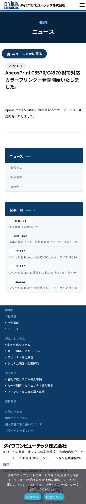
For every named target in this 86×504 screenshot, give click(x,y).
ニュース (13, 329)
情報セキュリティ (16, 418)
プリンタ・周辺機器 (20, 357)
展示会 (15, 186)
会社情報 (10, 316)
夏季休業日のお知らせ (23, 226)
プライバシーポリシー (19, 430)
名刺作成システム (18, 345)
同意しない (54, 497)
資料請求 (10, 401)
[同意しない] (80, 486)
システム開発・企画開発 (23, 363)
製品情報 (16, 177)
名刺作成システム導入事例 (24, 379)
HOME (9, 310)
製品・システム (15, 338)
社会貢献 (13, 323)
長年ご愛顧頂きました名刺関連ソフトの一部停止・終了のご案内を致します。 (45, 242)
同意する (32, 497)
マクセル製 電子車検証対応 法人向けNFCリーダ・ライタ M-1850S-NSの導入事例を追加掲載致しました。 (45, 272)
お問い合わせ (13, 411)
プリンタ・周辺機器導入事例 (26, 391)
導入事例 (10, 373)
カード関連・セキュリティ (24, 351)
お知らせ (16, 167)
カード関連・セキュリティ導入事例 (30, 385)
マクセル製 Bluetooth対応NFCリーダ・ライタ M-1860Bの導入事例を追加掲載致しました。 (45, 257)
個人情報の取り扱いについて (23, 424)
